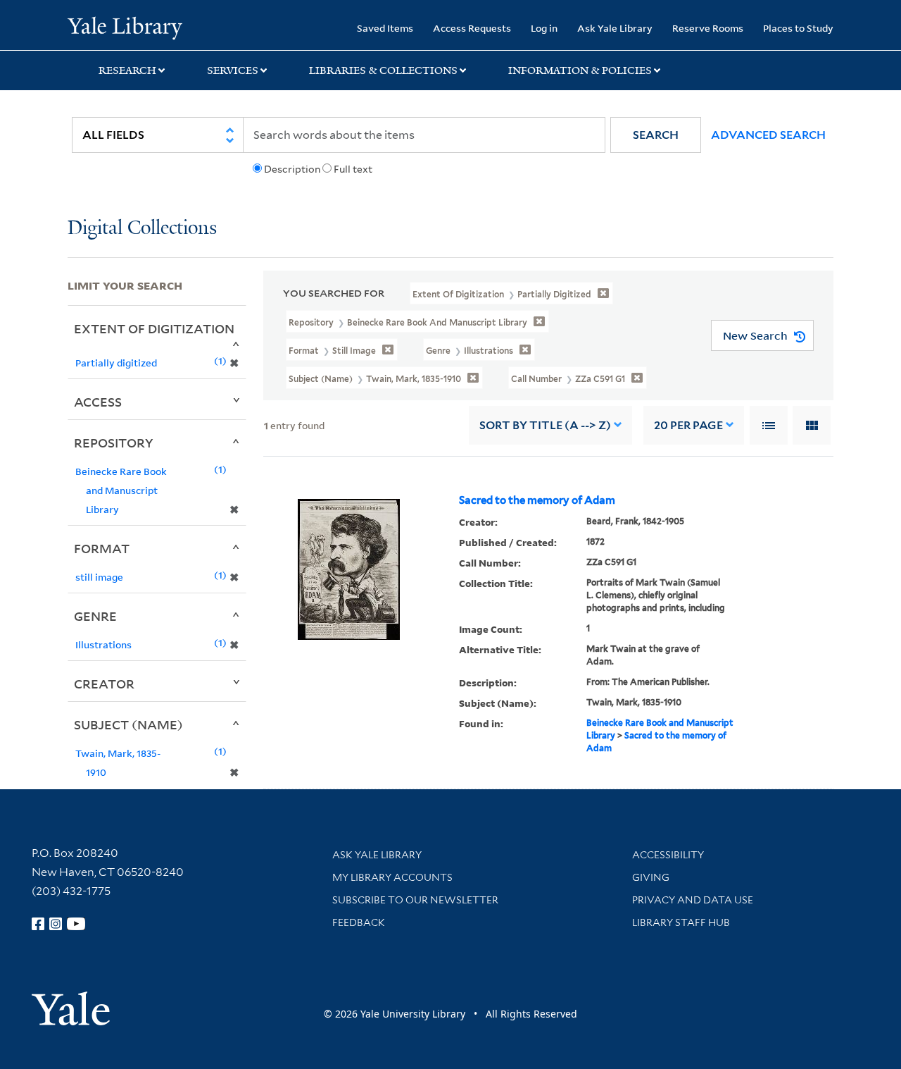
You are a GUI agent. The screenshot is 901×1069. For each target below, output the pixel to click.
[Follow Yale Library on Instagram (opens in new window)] (55, 923)
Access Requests (472, 28)
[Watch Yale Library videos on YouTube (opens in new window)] (76, 923)
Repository (113, 442)
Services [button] (232, 70)
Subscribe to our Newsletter (415, 900)
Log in (544, 28)
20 (688, 425)
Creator (104, 683)
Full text (353, 169)
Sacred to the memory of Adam (537, 500)
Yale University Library (125, 26)
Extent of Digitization (154, 328)
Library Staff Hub (681, 922)
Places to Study (798, 28)
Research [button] (127, 70)
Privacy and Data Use (692, 900)
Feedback (358, 922)
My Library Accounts (392, 877)
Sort (545, 425)
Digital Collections (142, 229)
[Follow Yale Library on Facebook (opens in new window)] (38, 923)
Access (98, 401)
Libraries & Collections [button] (383, 70)
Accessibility (668, 854)
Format (102, 548)
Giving (650, 877)
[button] (655, 135)
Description (292, 169)
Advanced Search (768, 135)
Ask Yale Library (615, 28)
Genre (95, 615)
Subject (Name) (128, 724)
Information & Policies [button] (580, 70)
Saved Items (385, 28)
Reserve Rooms (707, 28)
